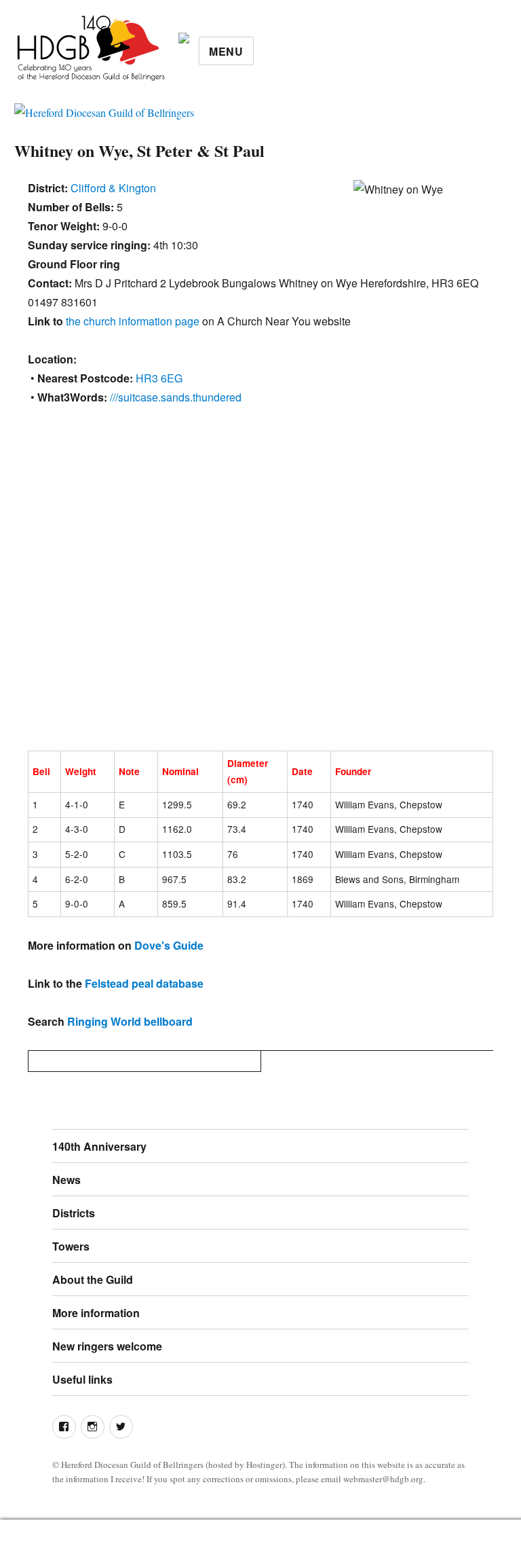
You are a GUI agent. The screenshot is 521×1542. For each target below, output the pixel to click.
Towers (71, 1246)
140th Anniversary (99, 1146)
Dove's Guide (169, 945)
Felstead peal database (144, 983)
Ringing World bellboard (130, 1021)
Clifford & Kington (113, 188)
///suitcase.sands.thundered (176, 397)
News (66, 1179)
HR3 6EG (159, 378)
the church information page (132, 321)
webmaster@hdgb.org (383, 1479)
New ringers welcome (107, 1346)
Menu (226, 51)
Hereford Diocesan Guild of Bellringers (132, 1464)
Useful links (82, 1379)
